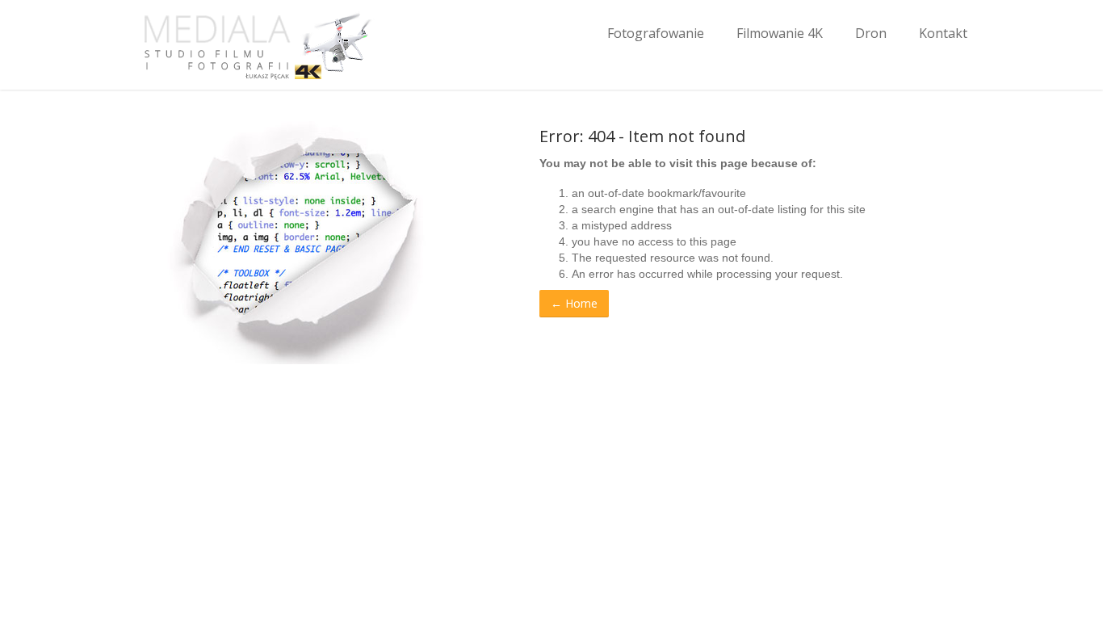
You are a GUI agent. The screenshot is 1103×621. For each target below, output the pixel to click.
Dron (871, 33)
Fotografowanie (655, 33)
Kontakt (943, 33)
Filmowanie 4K (779, 33)
